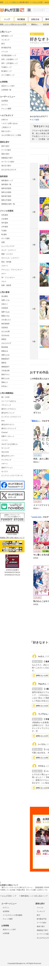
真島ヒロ (4, 382)
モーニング (5, 448)
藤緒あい (35, 421)
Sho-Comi (5, 452)
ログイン (4, 105)
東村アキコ (5, 374)
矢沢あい (4, 386)
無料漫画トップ (7, 36)
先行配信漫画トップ (8, 55)
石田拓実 (4, 308)
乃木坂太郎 (5, 371)
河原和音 (4, 328)
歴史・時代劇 (6, 262)
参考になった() (42, 675)
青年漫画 (4, 223)
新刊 (3, 44)
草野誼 (3, 339)
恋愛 (3, 242)
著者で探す (5, 154)
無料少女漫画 (6, 192)
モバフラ (4, 471)
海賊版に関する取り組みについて (12, 538)
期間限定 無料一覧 (8, 204)
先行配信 (21, 19)
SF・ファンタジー (8, 277)
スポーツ (4, 266)
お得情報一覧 (6, 90)
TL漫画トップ (6, 67)
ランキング (5, 40)
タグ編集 (35, 119)
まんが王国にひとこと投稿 (11, 135)
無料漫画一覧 (6, 184)
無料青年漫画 (6, 196)
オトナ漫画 (5, 238)
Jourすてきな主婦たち (9, 444)
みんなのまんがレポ (8, 170)
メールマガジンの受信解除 (12, 915)
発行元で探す (6, 166)
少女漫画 (4, 219)
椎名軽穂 (4, 347)
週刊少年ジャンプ (7, 413)
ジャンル (4, 51)
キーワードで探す (7, 162)
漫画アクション (7, 468)
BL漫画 (4, 234)
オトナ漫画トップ (7, 75)
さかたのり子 (6, 343)
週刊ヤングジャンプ (8, 428)
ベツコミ (4, 440)
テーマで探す (6, 150)
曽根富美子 (5, 359)
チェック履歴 (6, 109)
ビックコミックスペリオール (12, 475)
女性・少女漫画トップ (9, 59)
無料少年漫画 (6, 200)
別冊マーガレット (7, 436)
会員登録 (4, 101)
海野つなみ (5, 312)
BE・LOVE (5, 397)
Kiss (2, 421)
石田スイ (4, 304)
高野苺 (3, 363)
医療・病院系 (6, 285)
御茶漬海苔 (5, 324)
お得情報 (6, 933)
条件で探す (5, 146)
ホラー (3, 274)
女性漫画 (4, 215)
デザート (4, 464)
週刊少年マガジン (7, 425)
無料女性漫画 (6, 188)
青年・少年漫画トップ (9, 63)
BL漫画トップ (6, 71)
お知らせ (4, 119)
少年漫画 (4, 227)
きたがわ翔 (5, 331)
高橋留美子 (5, 367)
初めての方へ (6, 131)
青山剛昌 (4, 296)
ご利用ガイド (6, 127)
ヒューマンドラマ (7, 246)
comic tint (36, 517)
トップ (7, 19)
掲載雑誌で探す (7, 158)
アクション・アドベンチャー (12, 270)
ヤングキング (6, 460)
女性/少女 (35, 19)
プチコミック (6, 405)
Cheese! (4, 432)
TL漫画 (4, 231)
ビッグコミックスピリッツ (11, 417)
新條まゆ (4, 351)
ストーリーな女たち (8, 401)
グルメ (3, 281)
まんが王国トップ (9, 896)
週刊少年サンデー (7, 456)
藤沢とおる (5, 378)
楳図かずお (5, 316)
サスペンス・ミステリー (10, 258)
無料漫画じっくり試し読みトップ (34, 896)
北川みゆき (5, 335)
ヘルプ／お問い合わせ (9, 123)
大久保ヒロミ (6, 320)
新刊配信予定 (6, 48)
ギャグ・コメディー (8, 250)
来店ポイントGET (7, 86)
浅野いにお (5, 300)
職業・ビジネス (7, 254)
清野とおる (5, 355)
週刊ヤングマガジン (8, 409)
